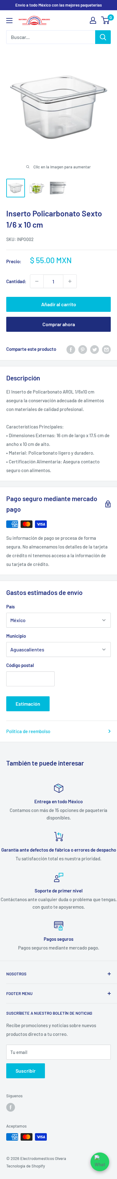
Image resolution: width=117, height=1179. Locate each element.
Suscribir (26, 1071)
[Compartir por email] (106, 349)
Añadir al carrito (58, 304)
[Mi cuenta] (93, 20)
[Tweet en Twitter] (94, 349)
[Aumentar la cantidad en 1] (69, 281)
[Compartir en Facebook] (70, 349)
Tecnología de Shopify (25, 1165)
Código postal (20, 665)
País (10, 606)
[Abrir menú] (9, 20)
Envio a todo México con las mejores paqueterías (58, 4)
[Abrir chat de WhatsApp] (99, 1161)
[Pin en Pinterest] (82, 349)
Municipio (16, 636)
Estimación (28, 704)
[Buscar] (103, 37)
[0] (106, 20)
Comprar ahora (58, 324)
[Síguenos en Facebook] (10, 1107)
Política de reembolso (28, 731)
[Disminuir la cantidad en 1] (36, 281)
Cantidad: (16, 281)
